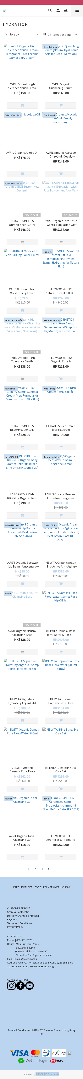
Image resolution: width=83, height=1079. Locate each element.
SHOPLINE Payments (47, 1074)
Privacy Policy (15, 927)
